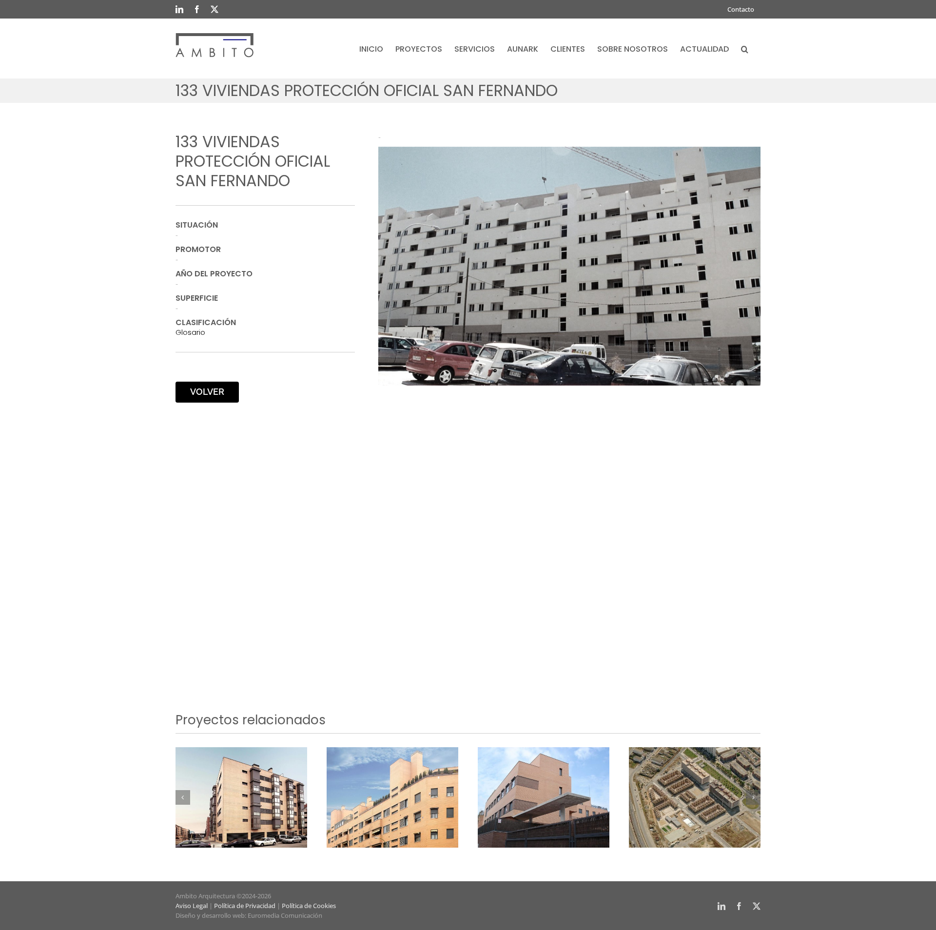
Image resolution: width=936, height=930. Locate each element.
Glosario (190, 332)
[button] (744, 48)
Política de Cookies (309, 905)
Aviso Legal (192, 905)
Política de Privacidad (244, 905)
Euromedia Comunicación (285, 915)
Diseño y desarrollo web (210, 915)
